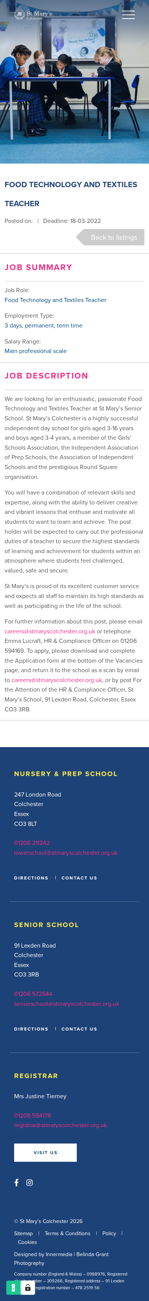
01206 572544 (33, 993)
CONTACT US (79, 878)
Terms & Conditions (68, 1233)
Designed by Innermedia (43, 1254)
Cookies (27, 1242)
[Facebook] (16, 1182)
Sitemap (23, 1233)
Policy (109, 1233)
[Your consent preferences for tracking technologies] (28, 1287)
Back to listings (114, 237)
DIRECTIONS (31, 878)
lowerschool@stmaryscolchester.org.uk (66, 852)
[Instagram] (29, 1182)
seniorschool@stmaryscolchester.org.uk (66, 1003)
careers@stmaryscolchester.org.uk (50, 631)
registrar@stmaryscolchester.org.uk (60, 1125)
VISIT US (46, 1152)
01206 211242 (32, 842)
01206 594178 (32, 1115)
